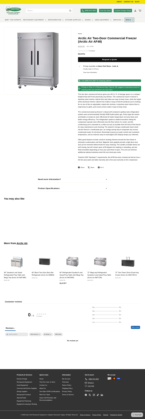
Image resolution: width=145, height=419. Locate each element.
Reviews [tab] (10, 328)
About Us (42, 388)
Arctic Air (81, 46)
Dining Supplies (22, 391)
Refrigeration (55, 20)
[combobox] (49, 10)
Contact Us (43, 385)
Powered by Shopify (116, 415)
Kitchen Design (22, 379)
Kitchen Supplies (73, 20)
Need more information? (49, 179)
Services (117, 20)
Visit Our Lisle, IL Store (47, 382)
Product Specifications (49, 188)
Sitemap (105, 415)
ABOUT (119, 1)
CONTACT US (128, 1)
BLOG (137, 1)
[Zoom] (37, 61)
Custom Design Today (123, 10)
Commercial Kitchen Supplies (27, 388)
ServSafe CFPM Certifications (49, 391)
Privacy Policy (67, 391)
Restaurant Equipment (34, 20)
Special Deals (21, 398)
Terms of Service (68, 394)
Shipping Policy (67, 388)
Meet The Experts (13, 20)
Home (80, 33)
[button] (107, 307)
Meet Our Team (44, 394)
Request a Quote (109, 60)
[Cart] (140, 10)
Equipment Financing (24, 401)
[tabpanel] (72, 347)
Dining (88, 20)
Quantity (81, 54)
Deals (129, 20)
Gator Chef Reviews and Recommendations (47, 399)
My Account (66, 379)
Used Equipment (102, 20)
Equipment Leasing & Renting (27, 404)
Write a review (135, 327)
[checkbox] (58, 334)
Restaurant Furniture (24, 394)
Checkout (65, 382)
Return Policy (66, 385)
